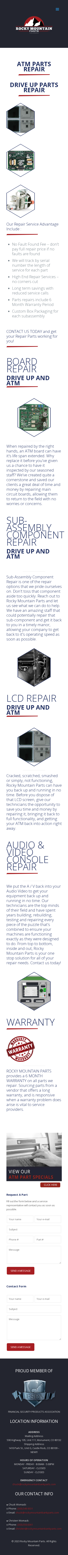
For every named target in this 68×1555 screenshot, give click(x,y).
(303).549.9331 (25, 1508)
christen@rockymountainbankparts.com (39, 1528)
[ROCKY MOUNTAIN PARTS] (34, 24)
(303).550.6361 (25, 1524)
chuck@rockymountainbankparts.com (34, 1484)
